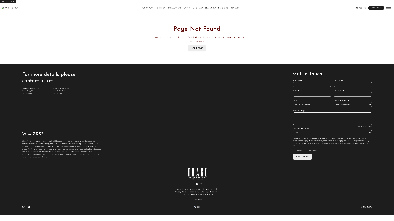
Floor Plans (148, 8)
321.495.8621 (361, 8)
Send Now (302, 157)
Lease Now (210, 8)
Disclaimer (214, 192)
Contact (235, 8)
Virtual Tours (174, 8)
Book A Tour (376, 8)
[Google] (198, 184)
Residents (223, 8)
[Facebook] (194, 184)
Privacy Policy (361, 138)
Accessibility (194, 192)
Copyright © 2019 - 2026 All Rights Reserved (197, 189)
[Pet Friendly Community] (29, 207)
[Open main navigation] (388, 8)
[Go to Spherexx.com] (366, 207)
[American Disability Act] (26, 207)
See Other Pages (197, 199)
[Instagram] (201, 184)
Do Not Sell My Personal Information (197, 194)
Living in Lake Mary (193, 8)
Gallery (161, 8)
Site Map (205, 192)
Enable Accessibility (8, 1)
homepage (197, 48)
